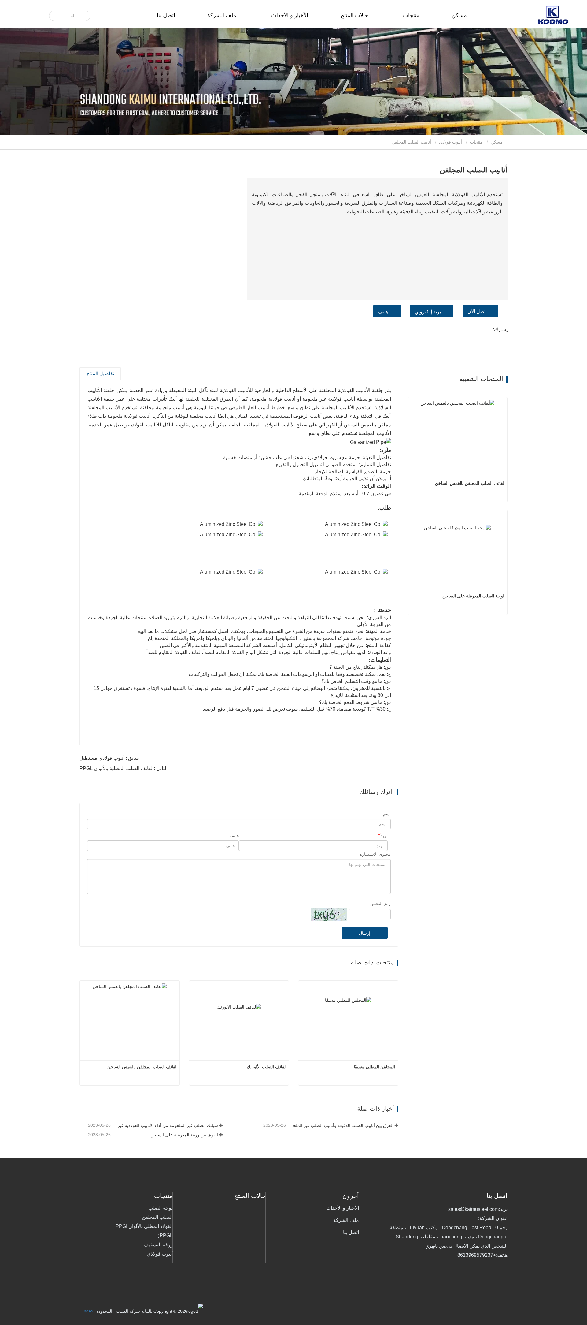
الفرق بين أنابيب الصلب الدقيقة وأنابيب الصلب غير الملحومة (340, 1125)
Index (88, 1310)
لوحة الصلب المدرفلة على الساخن (473, 595)
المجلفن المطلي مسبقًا (374, 1066)
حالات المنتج (354, 15)
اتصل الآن (477, 311)
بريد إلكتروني (428, 311)
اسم (387, 813)
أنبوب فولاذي (450, 142)
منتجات (476, 142)
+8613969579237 (476, 1255)
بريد (384, 835)
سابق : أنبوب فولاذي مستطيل (109, 758)
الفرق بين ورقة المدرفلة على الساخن (184, 1134)
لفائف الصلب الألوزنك (266, 1066)
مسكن (459, 15)
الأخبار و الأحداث (342, 1208)
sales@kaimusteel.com (473, 1209)
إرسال (364, 933)
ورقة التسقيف (158, 1244)
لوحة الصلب (160, 1208)
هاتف (383, 311)
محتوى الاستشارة (375, 854)
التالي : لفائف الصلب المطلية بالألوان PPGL (123, 768)
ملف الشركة (221, 15)
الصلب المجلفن (157, 1217)
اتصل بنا (166, 15)
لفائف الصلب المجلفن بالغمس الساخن (141, 1066)
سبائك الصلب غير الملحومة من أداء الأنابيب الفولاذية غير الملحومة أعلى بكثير (165, 1125)
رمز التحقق (380, 903)
